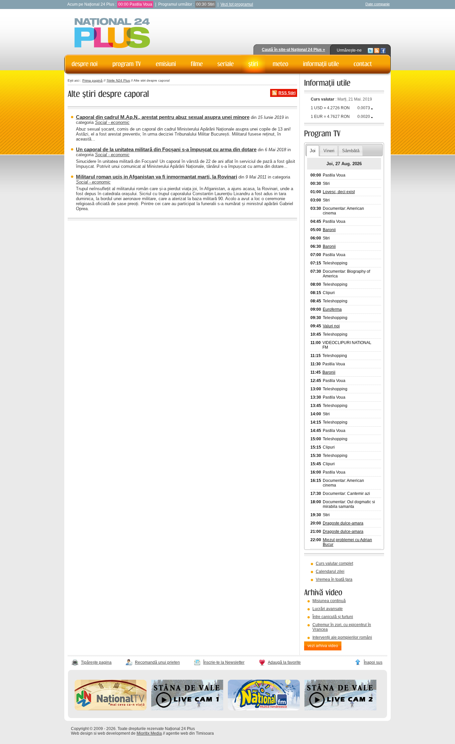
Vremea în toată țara (334, 579)
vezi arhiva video (322, 645)
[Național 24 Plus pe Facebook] (383, 50)
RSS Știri (286, 93)
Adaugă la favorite (284, 662)
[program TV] (127, 64)
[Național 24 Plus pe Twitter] (370, 50)
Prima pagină (92, 80)
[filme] (197, 64)
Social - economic (112, 122)
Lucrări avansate (327, 608)
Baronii (329, 229)
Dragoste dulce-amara (343, 523)
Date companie (377, 4)
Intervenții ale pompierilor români (342, 637)
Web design (82, 733)
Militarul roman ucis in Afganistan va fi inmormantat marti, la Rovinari (156, 177)
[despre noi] (84, 64)
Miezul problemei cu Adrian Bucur (347, 542)
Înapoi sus (373, 662)
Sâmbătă (350, 150)
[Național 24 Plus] (112, 33)
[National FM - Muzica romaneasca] (264, 709)
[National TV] (111, 709)
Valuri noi (331, 326)
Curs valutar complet (334, 563)
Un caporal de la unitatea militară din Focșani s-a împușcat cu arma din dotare (166, 149)
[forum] (280, 64)
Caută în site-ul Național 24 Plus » (293, 49)
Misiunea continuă (329, 600)
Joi (312, 150)
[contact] (363, 64)
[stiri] (253, 64)
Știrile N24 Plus (118, 80)
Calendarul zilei (330, 571)
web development (114, 733)
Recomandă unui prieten (157, 662)
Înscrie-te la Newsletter (223, 662)
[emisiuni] (166, 64)
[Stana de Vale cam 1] (187, 709)
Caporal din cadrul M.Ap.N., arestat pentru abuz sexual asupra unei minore (162, 117)
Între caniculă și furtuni (332, 616)
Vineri (328, 150)
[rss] (376, 50)
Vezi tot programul (237, 4)
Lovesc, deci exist (339, 191)
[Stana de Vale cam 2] (340, 709)
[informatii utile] (321, 64)
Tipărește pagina (96, 662)
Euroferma (332, 309)
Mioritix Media (149, 733)
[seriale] (225, 64)
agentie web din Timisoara (190, 733)
